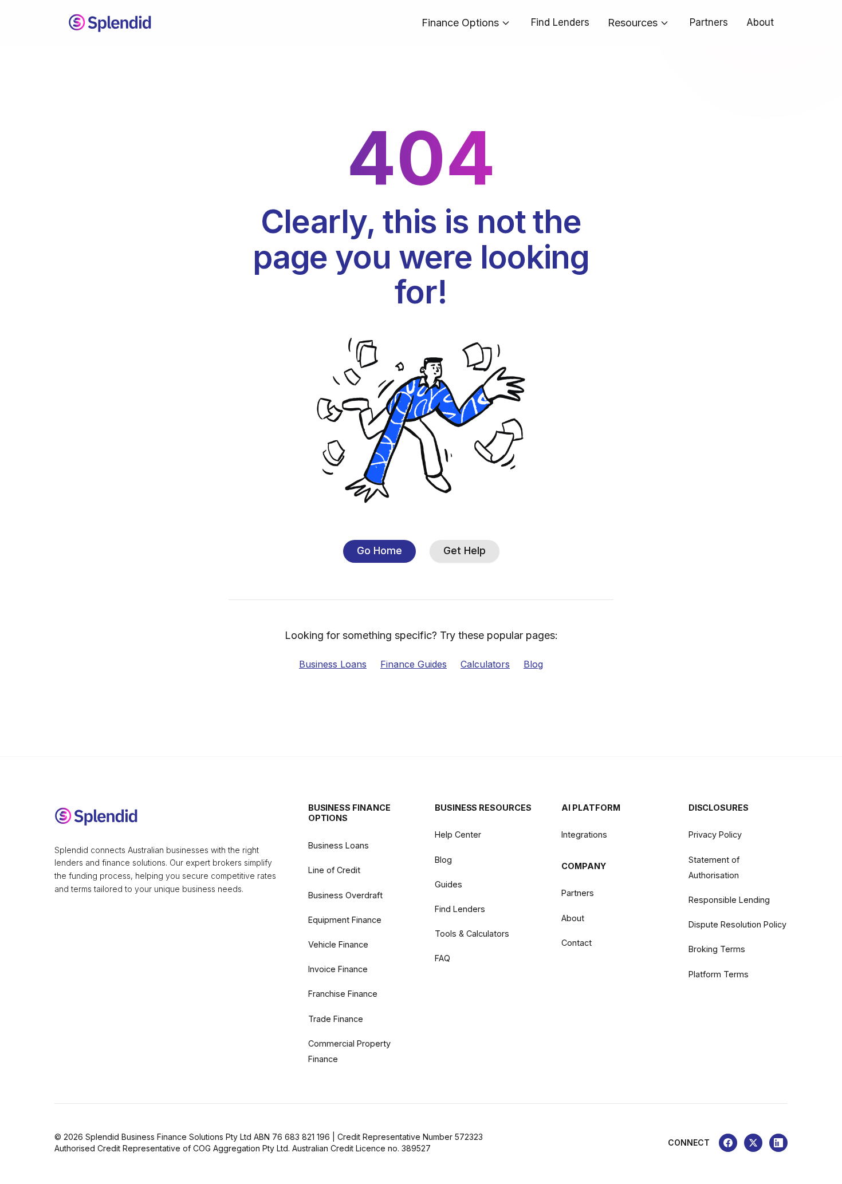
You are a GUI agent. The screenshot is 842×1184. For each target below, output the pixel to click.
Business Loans (333, 664)
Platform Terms (718, 974)
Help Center (458, 834)
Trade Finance (335, 1019)
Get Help (464, 550)
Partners (709, 22)
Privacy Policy (715, 834)
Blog (533, 664)
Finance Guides (413, 664)
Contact (576, 943)
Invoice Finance (338, 969)
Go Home (379, 550)
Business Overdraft (345, 895)
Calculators (485, 664)
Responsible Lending (729, 900)
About (760, 22)
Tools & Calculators (472, 933)
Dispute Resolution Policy (737, 924)
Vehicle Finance (338, 944)
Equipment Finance (344, 920)
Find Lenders (560, 22)
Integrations (584, 834)
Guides (448, 884)
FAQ (442, 958)
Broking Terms (716, 949)
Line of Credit (334, 870)
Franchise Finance (342, 993)
